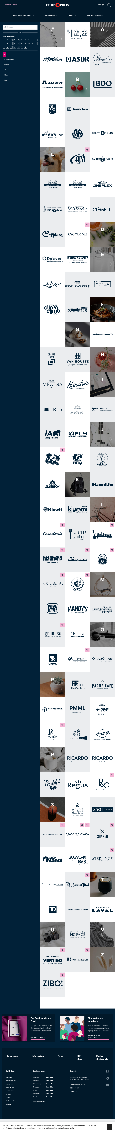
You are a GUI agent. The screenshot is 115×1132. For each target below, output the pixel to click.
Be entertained (9, 59)
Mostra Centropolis (102, 1057)
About (8, 1097)
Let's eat (6, 70)
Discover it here (37, 1037)
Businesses (12, 1056)
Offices (6, 75)
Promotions (9, 1084)
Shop (5, 80)
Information (38, 1056)
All (5, 54)
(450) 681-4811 (74, 1088)
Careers (8, 1094)
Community (9, 1091)
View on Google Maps (77, 1084)
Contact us (73, 1091)
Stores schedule (11, 1080)
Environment (10, 1087)
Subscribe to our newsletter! (94, 1036)
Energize (7, 64)
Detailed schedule (39, 1101)
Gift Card (79, 1057)
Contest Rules (10, 1101)
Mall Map (9, 1077)
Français (101, 5)
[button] (12, 5)
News (60, 1056)
